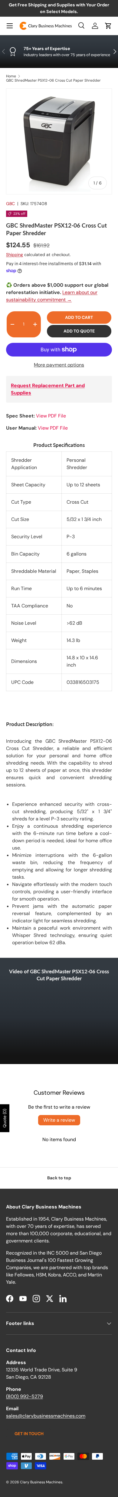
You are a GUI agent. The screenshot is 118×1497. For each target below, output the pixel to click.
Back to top (59, 1178)
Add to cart (79, 317)
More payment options (59, 365)
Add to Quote (79, 331)
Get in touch (29, 1433)
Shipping (14, 254)
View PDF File (51, 416)
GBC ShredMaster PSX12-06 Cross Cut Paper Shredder (53, 80)
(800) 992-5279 (24, 1396)
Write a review (59, 1120)
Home (11, 76)
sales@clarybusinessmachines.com (45, 1416)
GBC (10, 203)
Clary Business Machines (41, 1482)
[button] (108, 25)
